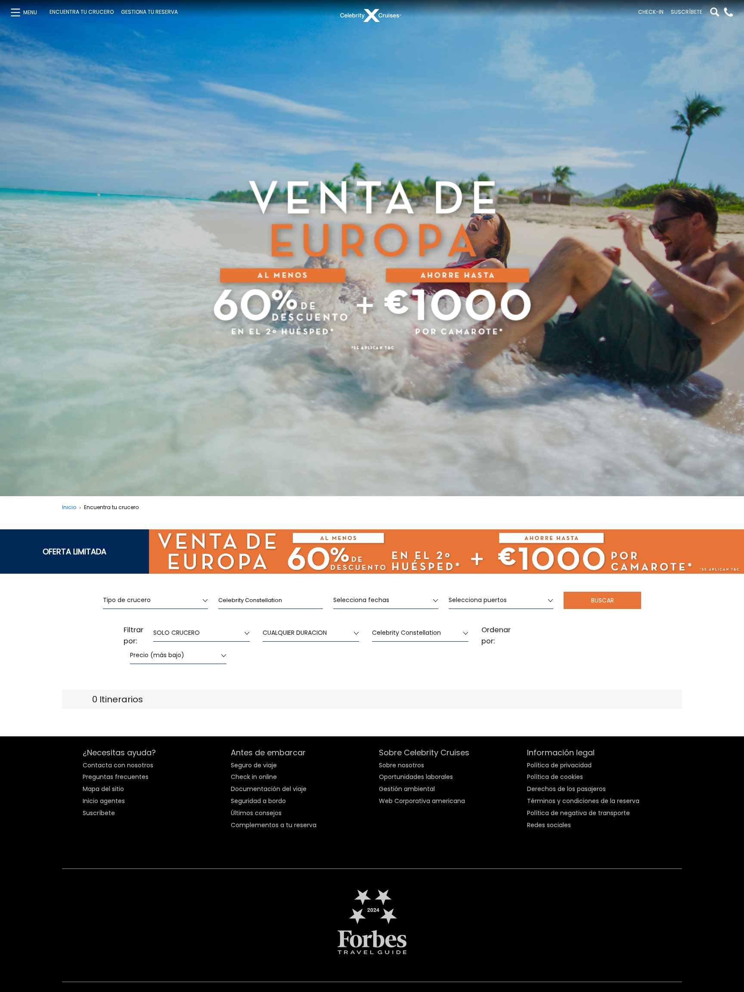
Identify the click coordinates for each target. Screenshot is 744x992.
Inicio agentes (104, 801)
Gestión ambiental (407, 789)
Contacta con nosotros (118, 765)
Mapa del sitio (103, 789)
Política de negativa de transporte (578, 813)
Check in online (254, 777)
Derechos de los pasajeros (566, 789)
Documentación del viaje (269, 789)
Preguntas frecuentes (116, 777)
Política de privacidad (559, 765)
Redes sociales (549, 825)
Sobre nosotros (401, 765)
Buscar (602, 600)
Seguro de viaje (254, 765)
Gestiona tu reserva (149, 12)
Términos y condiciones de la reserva (583, 801)
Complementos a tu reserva (273, 825)
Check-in (650, 12)
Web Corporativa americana (422, 801)
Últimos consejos (256, 813)
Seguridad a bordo (258, 801)
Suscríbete (686, 12)
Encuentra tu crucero (82, 12)
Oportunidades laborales (416, 777)
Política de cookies (555, 777)
